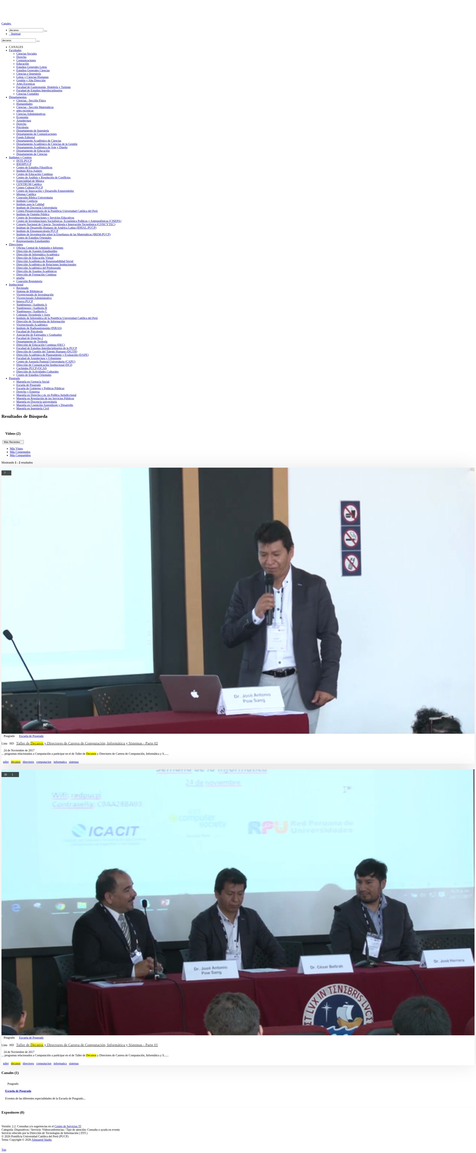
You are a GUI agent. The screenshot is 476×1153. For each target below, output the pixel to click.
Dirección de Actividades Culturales (37, 371)
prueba (20, 277)
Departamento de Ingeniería (32, 130)
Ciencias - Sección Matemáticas (35, 107)
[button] (6, 23)
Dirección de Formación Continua (36, 274)
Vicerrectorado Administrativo (34, 298)
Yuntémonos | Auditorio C (31, 311)
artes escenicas (24, 110)
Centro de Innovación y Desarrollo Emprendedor (45, 190)
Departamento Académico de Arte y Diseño (41, 147)
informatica (60, 761)
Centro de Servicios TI (67, 1126)
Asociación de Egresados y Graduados (39, 334)
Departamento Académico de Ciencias (38, 140)
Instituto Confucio (27, 200)
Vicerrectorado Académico (32, 324)
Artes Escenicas (25, 83)
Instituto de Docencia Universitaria (36, 207)
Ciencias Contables (27, 93)
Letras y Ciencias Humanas (32, 77)
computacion (43, 761)
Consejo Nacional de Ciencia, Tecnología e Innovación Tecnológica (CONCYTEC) (65, 224)
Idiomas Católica (26, 194)
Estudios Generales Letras (31, 67)
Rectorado (22, 288)
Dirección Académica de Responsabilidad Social (44, 261)
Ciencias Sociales (26, 53)
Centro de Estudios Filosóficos (34, 167)
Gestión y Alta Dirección (31, 80)
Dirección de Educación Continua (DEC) (40, 344)
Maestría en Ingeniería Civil (32, 408)
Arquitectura (23, 120)
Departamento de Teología (31, 341)
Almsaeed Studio (42, 1139)
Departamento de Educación (33, 150)
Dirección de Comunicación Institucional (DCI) (44, 364)
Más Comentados (20, 452)
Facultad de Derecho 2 (29, 338)
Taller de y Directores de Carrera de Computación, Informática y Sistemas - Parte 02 (87, 743)
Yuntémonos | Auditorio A (31, 304)
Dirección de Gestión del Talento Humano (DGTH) (46, 351)
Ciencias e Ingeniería (28, 73)
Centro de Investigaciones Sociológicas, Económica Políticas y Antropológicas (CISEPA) (68, 221)
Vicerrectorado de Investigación (35, 294)
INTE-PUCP (24, 160)
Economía (22, 117)
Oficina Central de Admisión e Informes (39, 247)
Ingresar (15, 33)
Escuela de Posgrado (28, 385)
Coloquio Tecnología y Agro (33, 314)
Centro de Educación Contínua (34, 174)
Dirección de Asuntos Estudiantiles (36, 251)
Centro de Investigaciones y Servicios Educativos (45, 217)
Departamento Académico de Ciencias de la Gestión (46, 144)
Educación (22, 63)
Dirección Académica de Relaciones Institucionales (46, 264)
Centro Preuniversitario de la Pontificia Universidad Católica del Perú (57, 211)
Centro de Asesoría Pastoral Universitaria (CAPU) (45, 361)
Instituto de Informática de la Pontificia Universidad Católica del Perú (57, 318)
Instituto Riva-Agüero (29, 170)
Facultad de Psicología (29, 331)
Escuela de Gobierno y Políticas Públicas (40, 388)
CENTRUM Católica (29, 184)
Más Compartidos (20, 455)
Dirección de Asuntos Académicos (36, 271)
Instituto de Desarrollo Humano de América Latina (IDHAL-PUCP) (56, 227)
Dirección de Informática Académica (37, 254)
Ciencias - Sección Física (31, 100)
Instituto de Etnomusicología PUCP (37, 231)
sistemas (74, 761)
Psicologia (22, 127)
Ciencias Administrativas (30, 113)
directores (28, 761)
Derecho (21, 57)
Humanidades (24, 103)
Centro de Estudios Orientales (33, 237)
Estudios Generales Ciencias (33, 70)
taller (6, 761)
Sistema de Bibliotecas (29, 291)
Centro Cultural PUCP (29, 187)
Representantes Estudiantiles (33, 241)
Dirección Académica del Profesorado (38, 267)
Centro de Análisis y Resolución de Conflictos (43, 177)
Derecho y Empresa (28, 391)
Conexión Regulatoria (29, 281)
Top (3, 1149)
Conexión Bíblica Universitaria (34, 197)
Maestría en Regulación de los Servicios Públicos (45, 398)
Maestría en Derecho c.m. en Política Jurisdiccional (46, 395)
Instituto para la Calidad (30, 204)
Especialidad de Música (30, 180)
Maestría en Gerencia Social (32, 381)
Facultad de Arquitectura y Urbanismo (38, 358)
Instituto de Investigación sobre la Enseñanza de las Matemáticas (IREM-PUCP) (63, 234)
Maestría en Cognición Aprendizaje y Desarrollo (44, 405)
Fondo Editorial (25, 137)
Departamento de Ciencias (31, 154)
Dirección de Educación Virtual (34, 257)
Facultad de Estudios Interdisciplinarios (39, 90)
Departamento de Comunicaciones (36, 134)
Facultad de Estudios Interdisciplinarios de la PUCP (46, 348)
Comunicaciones (26, 60)
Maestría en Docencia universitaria (36, 401)
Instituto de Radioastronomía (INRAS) (39, 328)
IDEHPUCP (23, 164)
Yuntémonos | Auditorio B (31, 308)
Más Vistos (16, 448)
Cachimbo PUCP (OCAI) (31, 368)
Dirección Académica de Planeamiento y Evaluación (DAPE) (52, 354)
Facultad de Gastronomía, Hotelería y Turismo (43, 87)
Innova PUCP (24, 301)
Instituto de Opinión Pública (32, 214)
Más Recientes (13, 442)
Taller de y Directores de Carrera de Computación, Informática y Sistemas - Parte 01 (87, 1045)
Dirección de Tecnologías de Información (40, 321)
